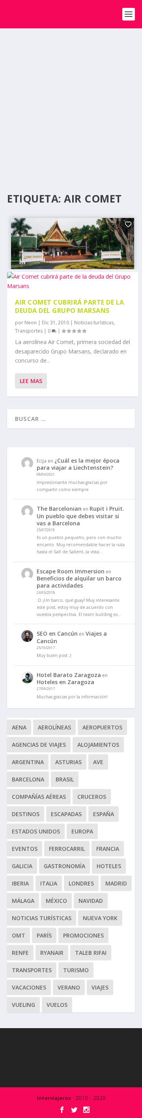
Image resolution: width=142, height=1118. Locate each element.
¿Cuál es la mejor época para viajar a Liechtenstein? (78, 464)
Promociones (83, 935)
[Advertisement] (71, 103)
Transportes (29, 330)
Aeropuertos (102, 727)
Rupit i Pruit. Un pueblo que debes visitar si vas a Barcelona (80, 515)
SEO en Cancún (57, 633)
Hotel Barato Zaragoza (69, 675)
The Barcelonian (59, 508)
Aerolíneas (54, 727)
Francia (107, 848)
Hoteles (109, 866)
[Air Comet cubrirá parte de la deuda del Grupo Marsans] (72, 281)
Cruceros (91, 796)
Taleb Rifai (90, 952)
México (56, 900)
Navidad (90, 900)
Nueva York (100, 918)
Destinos (25, 814)
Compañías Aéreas (39, 796)
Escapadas (66, 814)
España (103, 814)
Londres (81, 883)
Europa (82, 831)
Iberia (20, 883)
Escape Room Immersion (71, 571)
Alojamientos (98, 744)
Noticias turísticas (94, 322)
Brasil (65, 779)
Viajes (100, 987)
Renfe (20, 952)
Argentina (28, 762)
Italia (48, 883)
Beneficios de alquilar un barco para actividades (79, 582)
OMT (18, 935)
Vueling (23, 1004)
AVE (98, 762)
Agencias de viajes (39, 744)
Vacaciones (29, 987)
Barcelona (28, 779)
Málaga (23, 900)
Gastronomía (64, 866)
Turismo (76, 970)
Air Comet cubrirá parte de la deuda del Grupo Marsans (69, 306)
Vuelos (57, 1004)
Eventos (24, 848)
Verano (69, 987)
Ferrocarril (67, 848)
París (44, 935)
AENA (19, 727)
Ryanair (52, 952)
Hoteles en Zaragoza (65, 682)
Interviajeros (54, 1097)
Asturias (68, 762)
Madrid (116, 883)
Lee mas (31, 381)
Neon (30, 322)
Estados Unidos (36, 831)
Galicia (22, 866)
